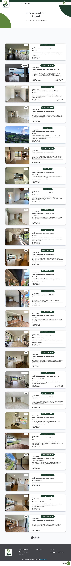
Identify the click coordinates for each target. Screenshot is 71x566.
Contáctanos (27, 3)
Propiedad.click (43, 559)
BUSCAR (35, 36)
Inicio (21, 3)
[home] (5, 3)
